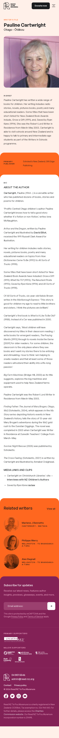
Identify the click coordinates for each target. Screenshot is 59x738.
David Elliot (40, 232)
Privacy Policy (17, 616)
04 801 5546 (18, 674)
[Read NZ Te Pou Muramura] (11, 5)
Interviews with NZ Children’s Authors (28, 479)
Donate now (41, 6)
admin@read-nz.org (23, 679)
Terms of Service (35, 616)
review (31, 485)
